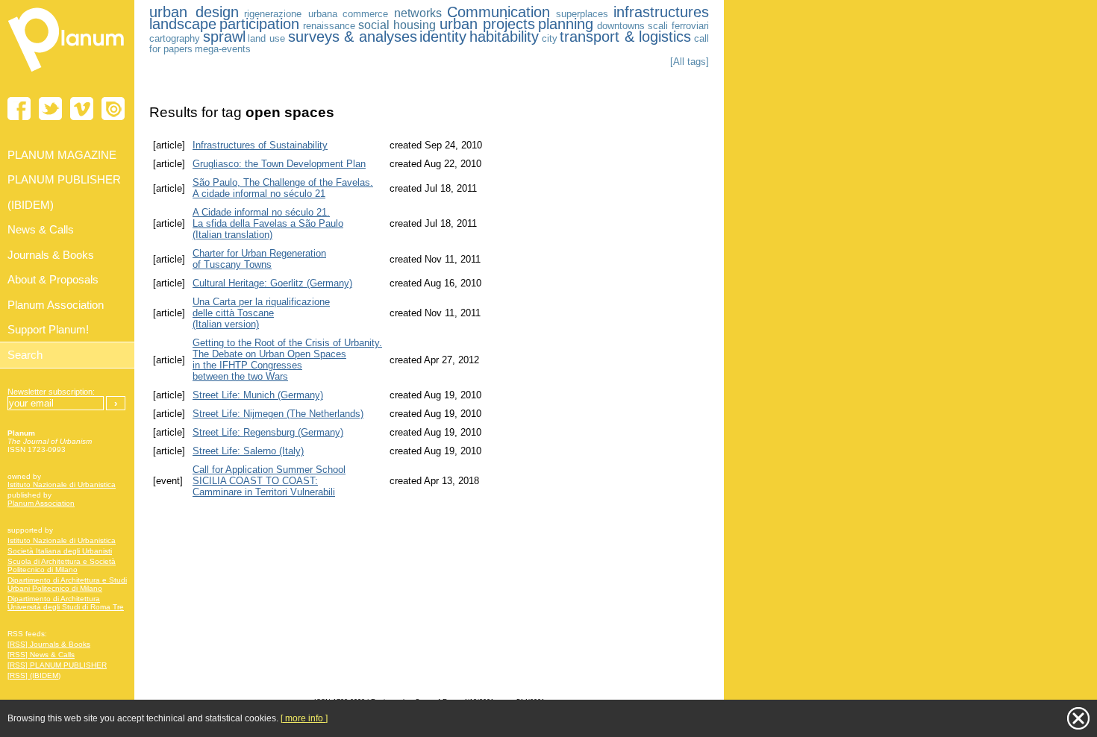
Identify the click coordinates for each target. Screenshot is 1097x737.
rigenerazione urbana (290, 13)
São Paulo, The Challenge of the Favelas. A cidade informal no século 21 (283, 188)
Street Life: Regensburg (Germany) (268, 432)
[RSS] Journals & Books (48, 644)
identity (442, 36)
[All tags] (689, 61)
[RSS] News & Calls (41, 654)
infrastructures (661, 12)
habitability (504, 36)
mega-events (223, 48)
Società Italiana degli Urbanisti (59, 551)
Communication (498, 12)
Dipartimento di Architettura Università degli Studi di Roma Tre (65, 603)
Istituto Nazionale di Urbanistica (61, 484)
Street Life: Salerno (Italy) (248, 451)
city (549, 38)
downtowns (621, 25)
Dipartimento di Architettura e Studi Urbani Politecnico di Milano (67, 584)
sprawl (224, 36)
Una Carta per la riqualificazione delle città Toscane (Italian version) (261, 313)
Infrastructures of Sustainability (260, 145)
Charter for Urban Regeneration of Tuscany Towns (259, 259)
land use (266, 38)
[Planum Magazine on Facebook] (19, 108)
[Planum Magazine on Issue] (113, 108)
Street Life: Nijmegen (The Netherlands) (278, 413)
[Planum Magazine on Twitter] (50, 108)
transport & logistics (625, 36)
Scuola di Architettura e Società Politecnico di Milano (61, 565)
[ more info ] (304, 718)
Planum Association (41, 503)
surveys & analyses (352, 36)
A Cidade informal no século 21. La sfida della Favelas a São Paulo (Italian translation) (268, 223)
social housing (397, 25)
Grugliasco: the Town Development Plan (279, 163)
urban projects (487, 24)
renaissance (329, 25)
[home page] (67, 75)
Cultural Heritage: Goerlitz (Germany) (272, 283)
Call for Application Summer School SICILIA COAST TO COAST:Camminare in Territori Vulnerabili (269, 481)
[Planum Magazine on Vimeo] (81, 108)
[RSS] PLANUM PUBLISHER (57, 665)
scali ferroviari (678, 25)
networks (418, 13)
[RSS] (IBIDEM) (33, 675)
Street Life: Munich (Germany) (258, 395)
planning (565, 24)
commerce (365, 13)
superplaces (582, 13)
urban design (194, 12)
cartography (174, 38)
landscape (182, 24)
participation (259, 24)
